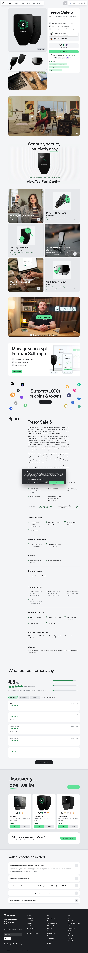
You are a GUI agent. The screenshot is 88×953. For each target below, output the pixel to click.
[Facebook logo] (13, 944)
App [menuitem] (23, 3)
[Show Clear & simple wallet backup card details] (39, 288)
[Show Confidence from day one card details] (75, 288)
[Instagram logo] (10, 944)
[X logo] (5, 944)
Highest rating (23, 697)
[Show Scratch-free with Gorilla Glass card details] (75, 253)
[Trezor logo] (7, 3)
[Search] (65, 3)
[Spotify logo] (21, 944)
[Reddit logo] (7, 944)
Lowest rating (35, 697)
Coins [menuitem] (28, 3)
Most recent (13, 697)
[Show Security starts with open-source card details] (39, 253)
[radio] (17, 813)
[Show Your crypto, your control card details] (39, 219)
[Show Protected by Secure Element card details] (75, 219)
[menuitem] (17, 3)
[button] (44, 868)
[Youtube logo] (19, 944)
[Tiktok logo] (16, 944)
